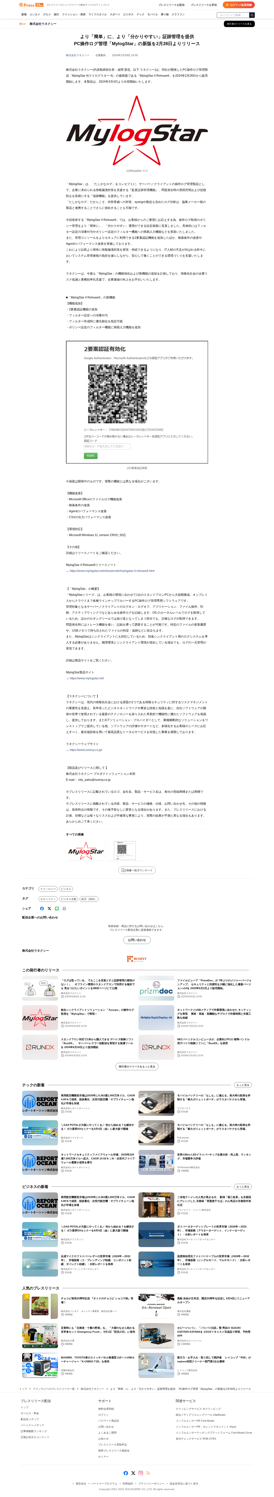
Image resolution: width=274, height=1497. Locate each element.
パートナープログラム (104, 1483)
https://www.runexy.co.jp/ (86, 749)
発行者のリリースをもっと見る (137, 1066)
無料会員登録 (106, 1408)
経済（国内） (89, 899)
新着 (24, 14)
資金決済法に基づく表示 (184, 1483)
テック (140, 14)
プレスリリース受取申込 (112, 1444)
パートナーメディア (32, 1425)
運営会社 (81, 1483)
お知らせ (103, 1438)
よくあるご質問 (107, 1432)
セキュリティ (48, 899)
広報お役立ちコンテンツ (35, 1437)
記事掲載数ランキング (34, 1431)
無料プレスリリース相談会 (114, 1450)
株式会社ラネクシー (77, 55)
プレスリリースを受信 (204, 4)
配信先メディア (30, 1419)
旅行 (56, 14)
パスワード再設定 (108, 1420)
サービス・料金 (30, 1413)
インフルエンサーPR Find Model (195, 1420)
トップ (23, 1388)
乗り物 (165, 14)
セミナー (103, 1456)
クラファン (178, 14)
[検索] (252, 15)
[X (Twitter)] (49, 908)
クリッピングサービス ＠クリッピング (198, 1408)
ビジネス (128, 14)
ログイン (103, 1414)
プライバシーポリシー (151, 1483)
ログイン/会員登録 (241, 4)
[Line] (57, 908)
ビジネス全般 (68, 899)
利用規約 (128, 1483)
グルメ (47, 14)
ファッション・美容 (74, 14)
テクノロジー (48, 888)
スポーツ (115, 14)
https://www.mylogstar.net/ (87, 678)
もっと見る (242, 1084)
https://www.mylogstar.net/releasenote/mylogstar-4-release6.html (112, 570)
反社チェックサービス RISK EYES (196, 1438)
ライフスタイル (98, 14)
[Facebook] (42, 908)
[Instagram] (140, 1473)
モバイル (152, 14)
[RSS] (148, 1473)
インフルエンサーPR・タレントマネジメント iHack (206, 1426)
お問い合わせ (137, 940)
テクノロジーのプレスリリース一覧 (54, 1388)
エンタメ (35, 14)
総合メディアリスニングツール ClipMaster (201, 1414)
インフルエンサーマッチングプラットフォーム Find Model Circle (214, 1432)
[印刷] (64, 908)
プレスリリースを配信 (171, 4)
